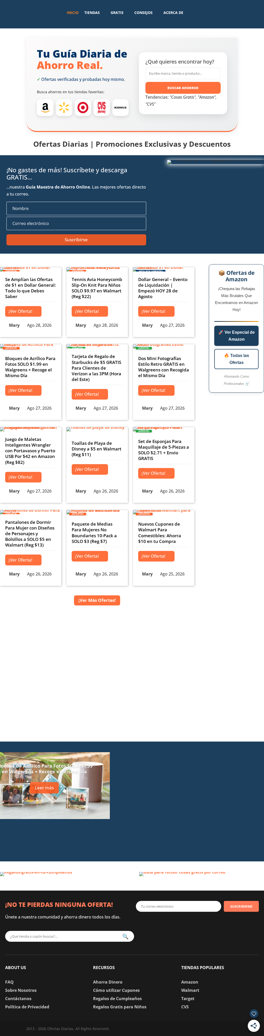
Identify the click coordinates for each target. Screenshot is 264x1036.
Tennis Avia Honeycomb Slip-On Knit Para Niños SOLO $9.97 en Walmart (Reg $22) (97, 287)
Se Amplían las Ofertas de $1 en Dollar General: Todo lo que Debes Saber (30, 287)
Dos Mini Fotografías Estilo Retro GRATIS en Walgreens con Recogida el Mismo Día (163, 366)
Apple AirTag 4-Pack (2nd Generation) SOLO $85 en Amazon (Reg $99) (210, 759)
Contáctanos (18, 998)
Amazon (189, 982)
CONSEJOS (143, 12)
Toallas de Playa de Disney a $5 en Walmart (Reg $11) (96, 448)
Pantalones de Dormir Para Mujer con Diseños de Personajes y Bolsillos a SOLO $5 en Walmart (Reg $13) (29, 533)
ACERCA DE (173, 12)
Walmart (190, 990)
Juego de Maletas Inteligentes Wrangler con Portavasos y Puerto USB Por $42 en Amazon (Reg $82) (30, 450)
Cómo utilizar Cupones (116, 990)
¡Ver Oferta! (20, 311)
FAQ (9, 982)
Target (187, 998)
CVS (185, 1007)
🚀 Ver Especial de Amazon (236, 335)
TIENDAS (92, 12)
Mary (14, 325)
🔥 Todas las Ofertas (236, 359)
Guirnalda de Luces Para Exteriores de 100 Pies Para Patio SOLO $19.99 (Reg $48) (211, 798)
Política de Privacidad (27, 1007)
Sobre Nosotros (21, 990)
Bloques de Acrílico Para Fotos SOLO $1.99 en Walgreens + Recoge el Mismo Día (30, 366)
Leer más (44, 788)
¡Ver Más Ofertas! (97, 600)
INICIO (73, 12)
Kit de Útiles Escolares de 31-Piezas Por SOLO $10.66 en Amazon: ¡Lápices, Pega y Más (209, 838)
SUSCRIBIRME (241, 906)
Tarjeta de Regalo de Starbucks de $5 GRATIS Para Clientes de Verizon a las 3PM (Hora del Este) (96, 367)
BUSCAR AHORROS (183, 87)
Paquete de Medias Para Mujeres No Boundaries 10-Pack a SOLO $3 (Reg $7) (94, 532)
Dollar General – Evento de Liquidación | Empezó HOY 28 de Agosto (162, 287)
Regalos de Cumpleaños (117, 998)
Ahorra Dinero (107, 982)
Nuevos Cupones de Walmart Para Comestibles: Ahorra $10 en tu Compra (159, 532)
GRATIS (117, 12)
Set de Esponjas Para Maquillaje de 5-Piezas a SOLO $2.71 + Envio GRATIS (163, 449)
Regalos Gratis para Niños (119, 1007)
